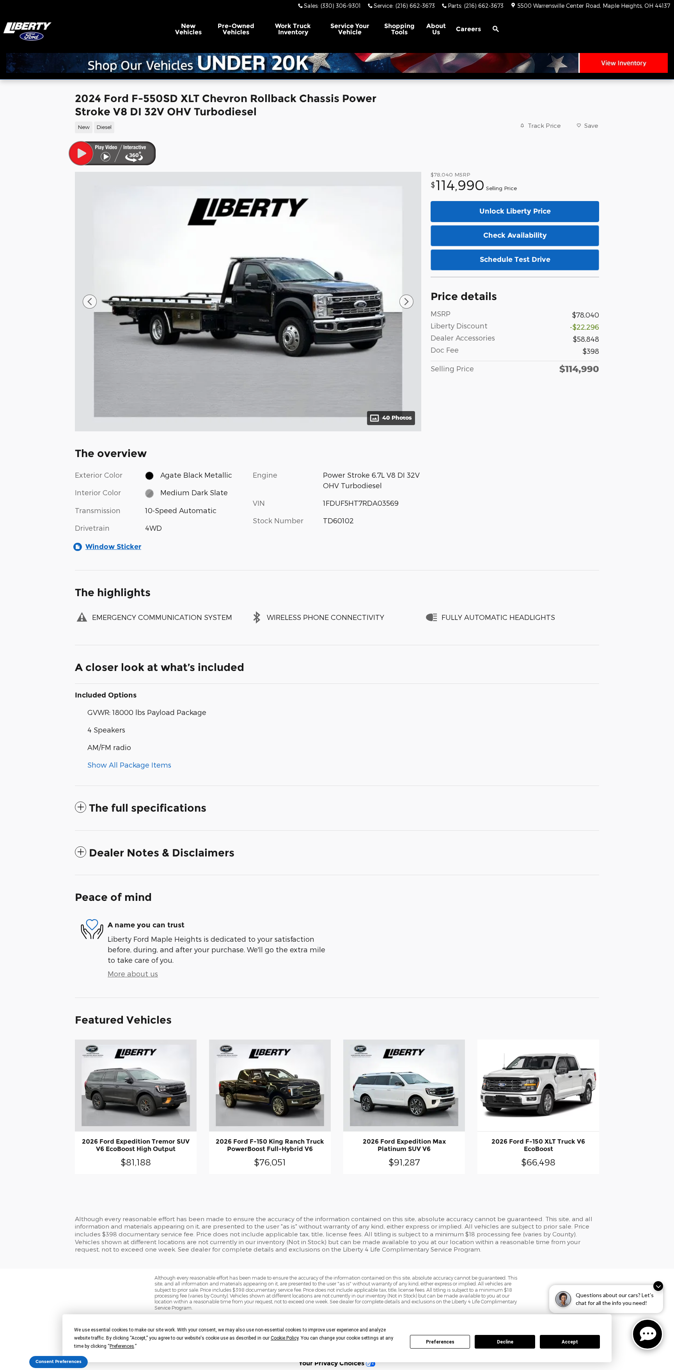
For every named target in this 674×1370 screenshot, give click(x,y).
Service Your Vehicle (349, 29)
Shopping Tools (399, 29)
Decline (505, 1342)
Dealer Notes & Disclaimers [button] (161, 852)
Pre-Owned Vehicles (236, 29)
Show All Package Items (129, 765)
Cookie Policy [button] (284, 1338)
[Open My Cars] (514, 29)
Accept (570, 1342)
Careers (468, 29)
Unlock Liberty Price (515, 211)
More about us (133, 973)
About (436, 29)
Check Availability (515, 235)
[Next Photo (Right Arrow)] (406, 301)
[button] (243, 126)
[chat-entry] (647, 1334)
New (188, 29)
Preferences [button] (122, 1346)
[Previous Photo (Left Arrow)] (89, 301)
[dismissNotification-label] (658, 1286)
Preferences (440, 1342)
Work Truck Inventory (293, 29)
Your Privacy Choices (332, 1363)
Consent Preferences (58, 1361)
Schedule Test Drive (515, 259)
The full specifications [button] (147, 808)
